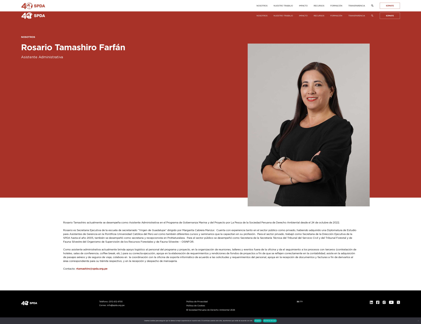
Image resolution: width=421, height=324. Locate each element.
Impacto (303, 16)
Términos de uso (270, 320)
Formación (336, 16)
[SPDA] (33, 15)
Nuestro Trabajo (283, 16)
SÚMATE (390, 16)
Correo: (111, 305)
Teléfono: (110, 302)
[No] (418, 321)
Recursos (319, 16)
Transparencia (356, 16)
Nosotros (262, 16)
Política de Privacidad (197, 302)
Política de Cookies (195, 306)
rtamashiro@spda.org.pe (92, 268)
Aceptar (258, 320)
